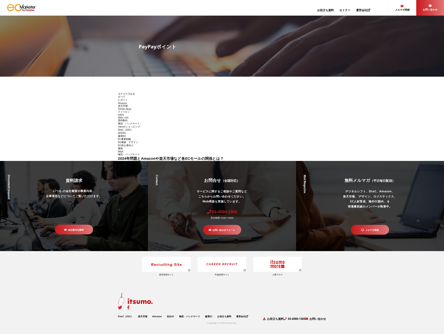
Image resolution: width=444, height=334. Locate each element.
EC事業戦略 (124, 139)
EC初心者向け (125, 145)
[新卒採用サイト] (166, 264)
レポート (123, 100)
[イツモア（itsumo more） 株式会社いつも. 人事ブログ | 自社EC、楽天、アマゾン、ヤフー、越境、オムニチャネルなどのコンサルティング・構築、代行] (277, 264)
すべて (121, 96)
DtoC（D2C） (125, 129)
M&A (120, 151)
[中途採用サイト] (222, 264)
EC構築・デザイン (128, 142)
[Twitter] (120, 307)
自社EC (122, 132)
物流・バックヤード (129, 123)
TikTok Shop (124, 109)
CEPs (121, 114)
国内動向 (123, 120)
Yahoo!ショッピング (129, 126)
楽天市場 (123, 105)
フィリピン (124, 111)
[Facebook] (128, 307)
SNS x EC (123, 117)
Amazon (122, 103)
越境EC (122, 136)
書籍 (120, 148)
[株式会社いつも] (21, 10)
